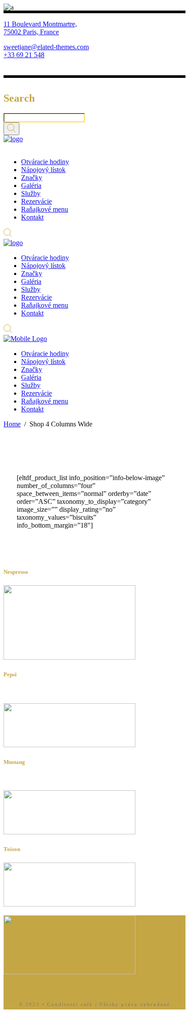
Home (12, 424)
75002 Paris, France (31, 32)
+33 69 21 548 (24, 55)
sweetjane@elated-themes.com (46, 47)
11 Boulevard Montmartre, (40, 24)
